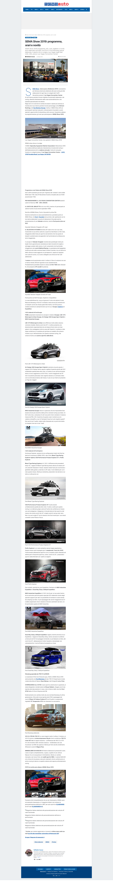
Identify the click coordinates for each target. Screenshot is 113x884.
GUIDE (52, 9)
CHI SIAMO (40, 869)
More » (39, 857)
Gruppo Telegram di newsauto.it (34, 837)
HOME (27, 9)
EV (31, 9)
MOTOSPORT (59, 9)
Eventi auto (31, 34)
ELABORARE (60, 804)
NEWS (36, 9)
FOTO (66, 9)
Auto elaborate (39, 842)
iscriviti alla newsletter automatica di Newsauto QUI (43, 833)
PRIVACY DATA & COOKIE (69, 869)
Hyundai (41, 217)
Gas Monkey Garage (39, 108)
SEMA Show (36, 89)
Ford (36, 217)
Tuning (54, 842)
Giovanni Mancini (62, 873)
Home (27, 34)
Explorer (60, 307)
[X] (36, 859)
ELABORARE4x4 (37, 806)
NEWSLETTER (57, 869)
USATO (76, 9)
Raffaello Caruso (30, 56)
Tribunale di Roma (63, 871)
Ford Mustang (40, 679)
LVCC (63, 152)
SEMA (47, 842)
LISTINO (82, 9)
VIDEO (70, 9)
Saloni (36, 34)
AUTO (41, 9)
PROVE (46, 9)
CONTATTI (48, 869)
